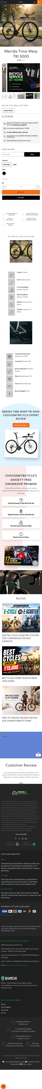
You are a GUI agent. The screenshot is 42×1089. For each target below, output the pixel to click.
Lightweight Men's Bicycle (14, 868)
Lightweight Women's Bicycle (8, 882)
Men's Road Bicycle (18, 863)
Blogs (21, 598)
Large (15, 165)
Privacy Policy (4, 1010)
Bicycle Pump (28, 893)
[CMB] (21, 2)
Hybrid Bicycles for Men (30, 863)
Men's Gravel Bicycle (27, 868)
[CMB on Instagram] (19, 839)
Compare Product (8, 110)
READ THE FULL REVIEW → (21, 425)
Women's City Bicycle (22, 882)
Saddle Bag (35, 893)
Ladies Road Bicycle (32, 879)
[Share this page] (35, 563)
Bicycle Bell (4, 895)
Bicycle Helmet (5, 893)
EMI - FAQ (3, 1013)
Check (32, 154)
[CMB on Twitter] (22, 839)
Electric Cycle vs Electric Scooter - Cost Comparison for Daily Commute (21, 638)
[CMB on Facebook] (15, 839)
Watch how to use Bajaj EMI (19, 124)
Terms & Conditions (6, 1007)
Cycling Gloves (33, 895)
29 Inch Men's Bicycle (16, 866)
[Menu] (1, 2)
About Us (3, 1004)
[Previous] (3, 77)
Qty (3, 183)
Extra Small (6, 165)
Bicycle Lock (13, 893)
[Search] (35, 2)
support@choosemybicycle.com (17, 965)
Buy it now (21, 198)
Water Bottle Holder (13, 895)
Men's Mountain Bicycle (7, 863)
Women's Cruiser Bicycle (7, 879)
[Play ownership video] (21, 555)
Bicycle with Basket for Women (28, 884)
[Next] (38, 77)
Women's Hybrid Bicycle (20, 879)
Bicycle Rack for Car (24, 895)
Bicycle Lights (20, 893)
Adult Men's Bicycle (27, 866)
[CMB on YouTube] (26, 839)
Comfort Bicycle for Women (12, 884)
